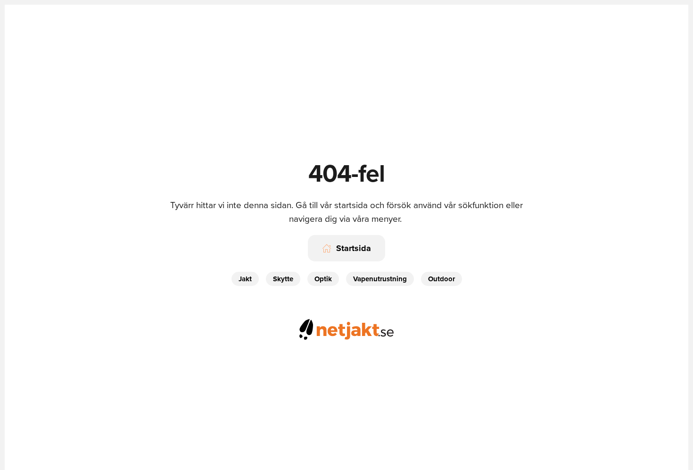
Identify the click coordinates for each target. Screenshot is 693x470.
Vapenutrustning (380, 279)
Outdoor (441, 279)
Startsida (353, 248)
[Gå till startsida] (346, 327)
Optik (323, 279)
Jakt (245, 279)
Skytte (283, 279)
